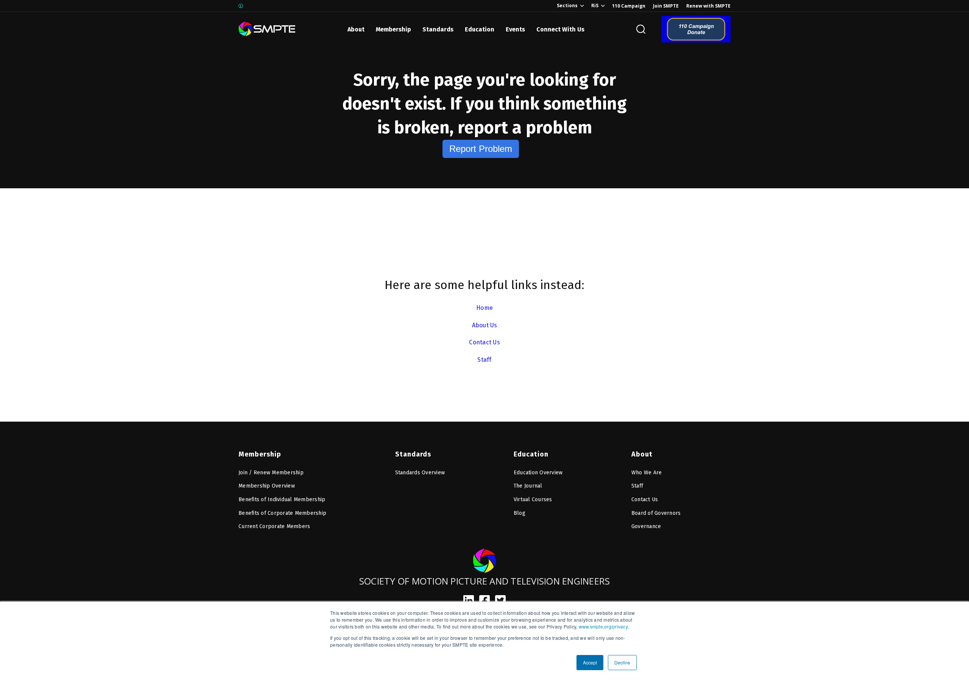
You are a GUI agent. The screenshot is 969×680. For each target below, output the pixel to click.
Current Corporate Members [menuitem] (274, 526)
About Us (484, 325)
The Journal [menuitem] (528, 486)
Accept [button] (590, 662)
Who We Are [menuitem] (646, 472)
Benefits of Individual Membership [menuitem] (281, 499)
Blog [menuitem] (519, 513)
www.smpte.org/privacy (603, 626)
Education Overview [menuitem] (538, 472)
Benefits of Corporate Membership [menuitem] (282, 513)
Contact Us (484, 342)
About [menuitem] (642, 454)
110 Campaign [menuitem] (628, 6)
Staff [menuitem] (637, 486)
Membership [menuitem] (259, 454)
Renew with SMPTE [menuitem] (708, 6)
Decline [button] (622, 662)
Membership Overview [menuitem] (266, 486)
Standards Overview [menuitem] (420, 472)
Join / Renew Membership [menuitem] (271, 472)
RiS (594, 5)
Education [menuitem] (531, 454)
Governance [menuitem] (646, 526)
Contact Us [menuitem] (644, 499)
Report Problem (480, 149)
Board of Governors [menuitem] (656, 513)
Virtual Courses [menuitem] (533, 499)
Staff (484, 359)
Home (484, 307)
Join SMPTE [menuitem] (666, 6)
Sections (567, 5)
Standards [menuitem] (413, 454)
